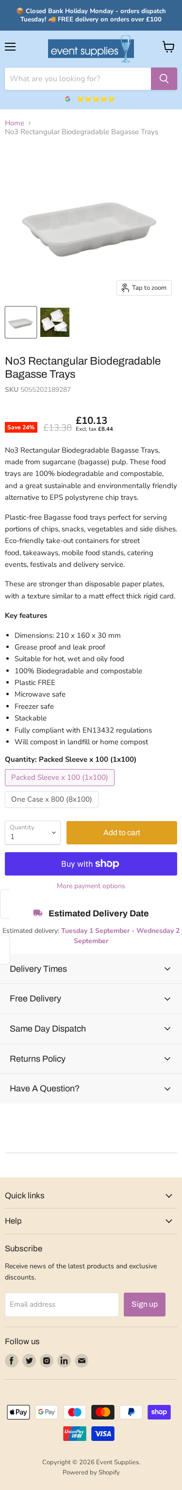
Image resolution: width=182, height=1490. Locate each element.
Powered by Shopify (91, 1472)
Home (14, 123)
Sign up (145, 1304)
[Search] (164, 79)
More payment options (91, 886)
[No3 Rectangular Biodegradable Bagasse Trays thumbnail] (20, 322)
